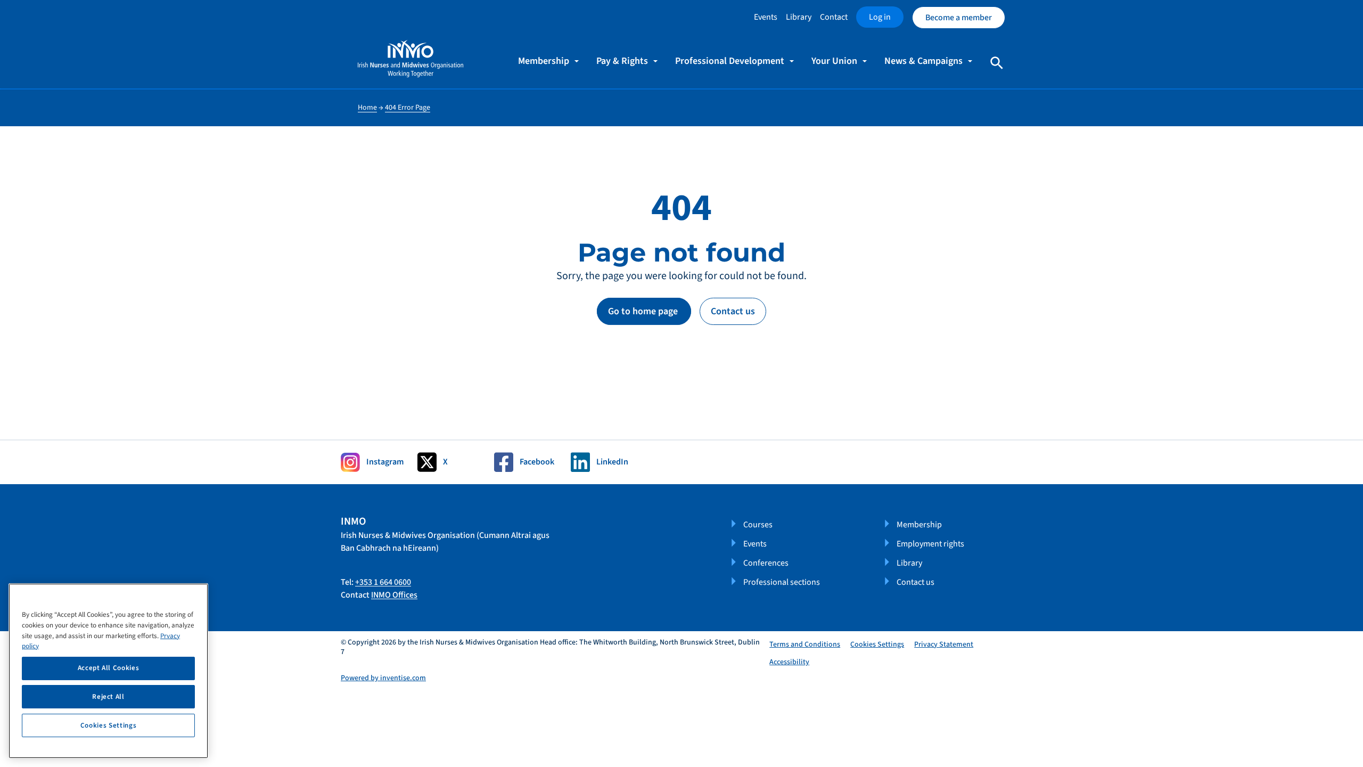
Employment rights (930, 544)
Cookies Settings (877, 644)
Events (765, 17)
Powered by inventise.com (383, 678)
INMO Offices (394, 595)
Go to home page (644, 311)
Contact (834, 17)
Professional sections (781, 582)
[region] (108, 670)
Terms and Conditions (804, 644)
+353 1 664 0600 (383, 582)
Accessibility (789, 662)
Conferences (766, 563)
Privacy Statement (943, 644)
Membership (919, 525)
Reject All (108, 696)
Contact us (733, 311)
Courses (758, 525)
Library (798, 17)
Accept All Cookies (108, 668)
